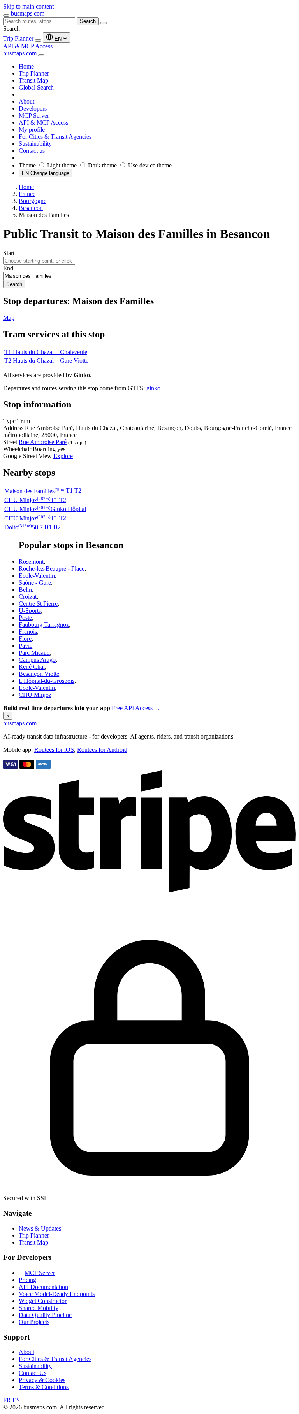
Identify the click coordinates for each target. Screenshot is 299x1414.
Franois (28, 631)
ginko (153, 388)
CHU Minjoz (35, 694)
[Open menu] (6, 15)
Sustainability (35, 1366)
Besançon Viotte (39, 673)
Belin (25, 589)
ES (16, 1400)
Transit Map (33, 1242)
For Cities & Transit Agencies (55, 1359)
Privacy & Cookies (42, 1380)
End (8, 268)
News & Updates (40, 1228)
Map (8, 317)
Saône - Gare (35, 582)
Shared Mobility (38, 1308)
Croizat (28, 596)
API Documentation (43, 1287)
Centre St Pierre (38, 603)
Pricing (27, 1279)
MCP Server (40, 1272)
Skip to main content (28, 6)
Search (88, 21)
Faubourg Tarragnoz (44, 624)
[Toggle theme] (38, 40)
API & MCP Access (28, 46)
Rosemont (31, 561)
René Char (32, 666)
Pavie (25, 645)
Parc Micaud (34, 652)
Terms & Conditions (44, 1387)
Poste (25, 617)
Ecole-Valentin (37, 575)
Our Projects (34, 1322)
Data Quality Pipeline (45, 1315)
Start (8, 253)
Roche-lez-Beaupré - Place (51, 568)
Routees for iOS (54, 749)
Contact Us (32, 1373)
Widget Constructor (43, 1301)
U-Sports (30, 610)
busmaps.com (27, 13)
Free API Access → (136, 708)
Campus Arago (37, 659)
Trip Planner (19, 38)
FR (7, 1400)
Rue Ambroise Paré (43, 442)
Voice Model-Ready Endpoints (57, 1294)
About (26, 1352)
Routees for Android (102, 749)
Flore (25, 638)
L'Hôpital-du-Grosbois (46, 680)
